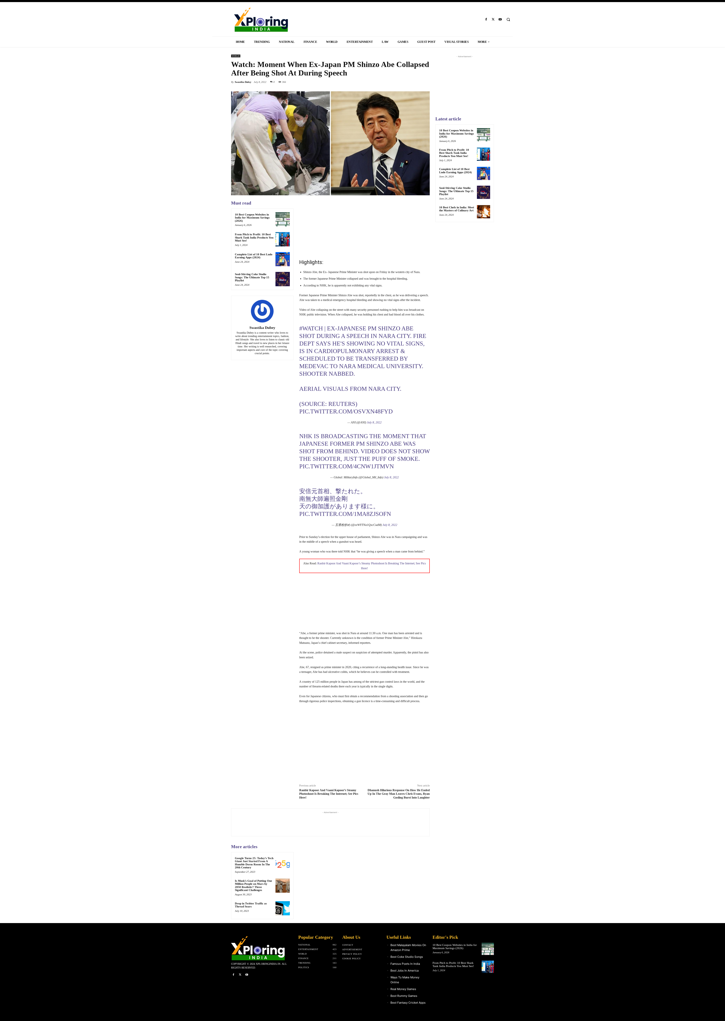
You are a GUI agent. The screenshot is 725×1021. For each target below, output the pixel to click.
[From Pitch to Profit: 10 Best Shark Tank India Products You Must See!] (282, 239)
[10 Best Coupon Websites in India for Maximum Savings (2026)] (282, 219)
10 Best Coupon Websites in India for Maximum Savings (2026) (252, 217)
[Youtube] (500, 19)
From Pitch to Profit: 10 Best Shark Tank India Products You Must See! (254, 237)
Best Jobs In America (404, 970)
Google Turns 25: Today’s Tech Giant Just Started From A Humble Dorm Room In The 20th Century (254, 863)
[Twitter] (493, 19)
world (236, 56)
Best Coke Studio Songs (406, 957)
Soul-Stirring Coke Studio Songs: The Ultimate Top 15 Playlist (252, 277)
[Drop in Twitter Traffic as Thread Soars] (282, 908)
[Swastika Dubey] (262, 311)
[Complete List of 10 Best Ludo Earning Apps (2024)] (282, 259)
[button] (508, 19)
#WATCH (311, 328)
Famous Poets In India (405, 964)
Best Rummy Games (403, 996)
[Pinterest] (417, 82)
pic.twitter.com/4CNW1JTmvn (346, 466)
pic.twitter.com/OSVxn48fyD (346, 411)
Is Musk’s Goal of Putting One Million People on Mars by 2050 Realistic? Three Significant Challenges (253, 885)
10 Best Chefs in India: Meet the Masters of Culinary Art (456, 209)
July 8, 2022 (374, 422)
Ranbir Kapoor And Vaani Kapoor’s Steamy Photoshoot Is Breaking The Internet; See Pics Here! (328, 794)
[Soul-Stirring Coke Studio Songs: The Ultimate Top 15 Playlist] (282, 279)
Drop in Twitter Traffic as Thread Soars (251, 905)
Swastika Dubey (243, 82)
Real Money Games (403, 989)
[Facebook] (486, 19)
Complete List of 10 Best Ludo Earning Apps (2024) (253, 256)
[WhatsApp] (426, 82)
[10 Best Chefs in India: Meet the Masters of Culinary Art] (483, 211)
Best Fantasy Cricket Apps (408, 1002)
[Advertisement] (364, 226)
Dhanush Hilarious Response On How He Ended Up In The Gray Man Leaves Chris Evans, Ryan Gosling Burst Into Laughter (399, 794)
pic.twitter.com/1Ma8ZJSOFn (345, 513)
